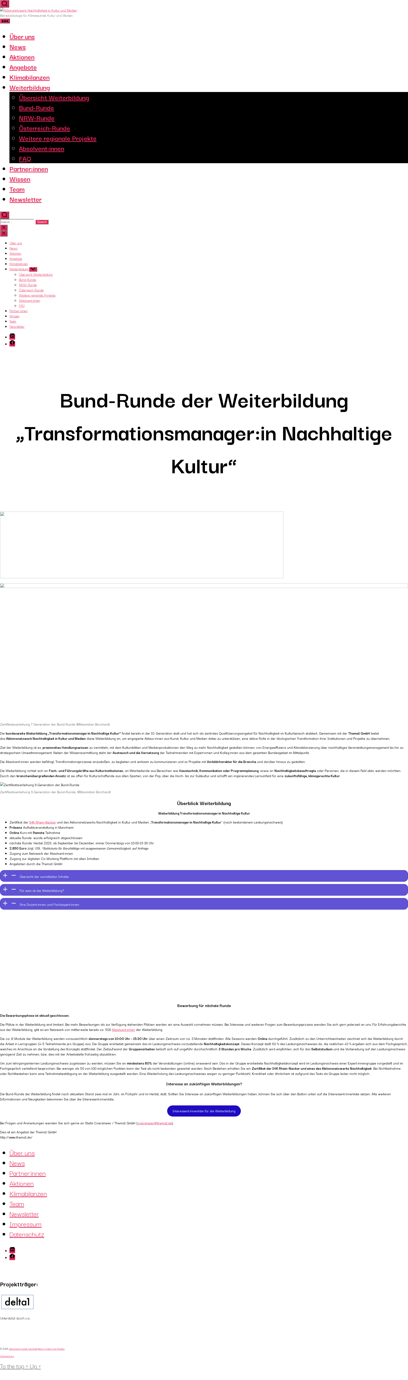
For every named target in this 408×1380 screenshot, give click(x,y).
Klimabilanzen (29, 77)
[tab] (204, 876)
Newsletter (25, 199)
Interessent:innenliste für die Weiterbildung (204, 1110)
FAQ (25, 158)
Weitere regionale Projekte (58, 138)
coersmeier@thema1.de (154, 1123)
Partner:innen (28, 168)
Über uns (22, 36)
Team (17, 189)
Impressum (25, 1223)
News (17, 46)
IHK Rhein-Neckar (42, 822)
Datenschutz (26, 1234)
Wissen (19, 178)
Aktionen (21, 56)
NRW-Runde (37, 117)
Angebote (23, 66)
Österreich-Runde (44, 128)
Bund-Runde (36, 107)
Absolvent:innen (41, 148)
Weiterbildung (29, 87)
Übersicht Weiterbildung (54, 97)
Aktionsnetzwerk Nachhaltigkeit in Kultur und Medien (37, 1348)
